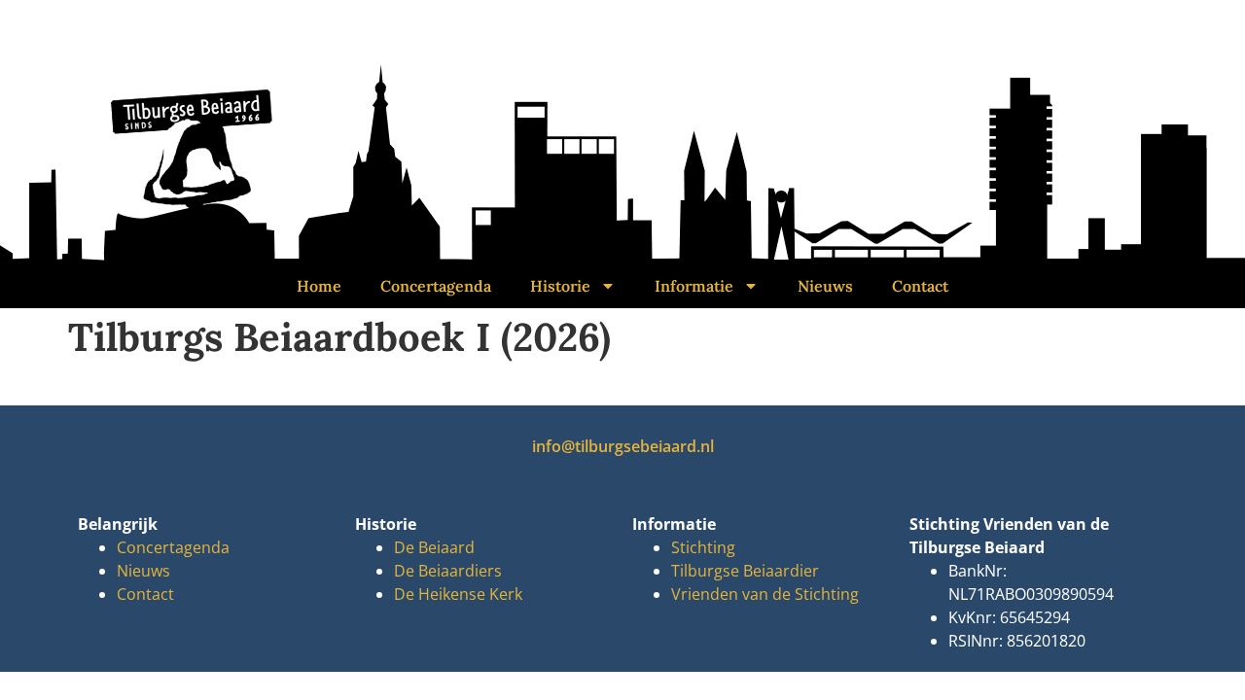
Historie (560, 286)
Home (319, 286)
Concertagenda (435, 286)
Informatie (694, 286)
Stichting (703, 547)
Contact (920, 286)
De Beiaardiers (448, 570)
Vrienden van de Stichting (765, 594)
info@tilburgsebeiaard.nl (623, 446)
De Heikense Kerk (458, 594)
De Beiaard (434, 547)
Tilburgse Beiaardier (745, 570)
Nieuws (825, 286)
